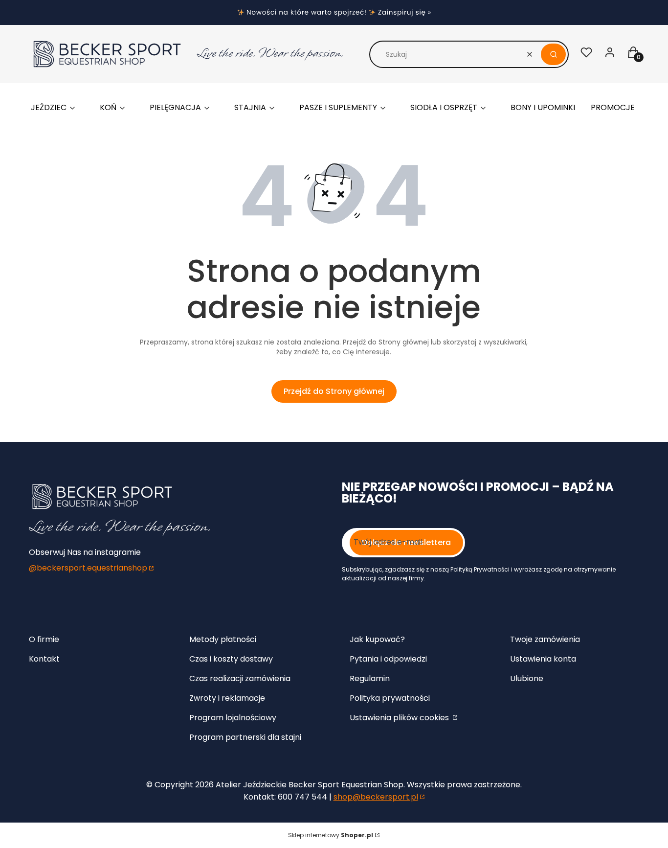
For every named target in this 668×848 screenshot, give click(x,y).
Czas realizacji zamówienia (239, 678)
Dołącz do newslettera (406, 542)
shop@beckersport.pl (376, 796)
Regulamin (370, 678)
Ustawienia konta (543, 659)
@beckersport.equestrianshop (88, 567)
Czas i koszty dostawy (231, 659)
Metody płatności (222, 639)
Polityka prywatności (390, 698)
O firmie (44, 639)
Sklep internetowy (330, 835)
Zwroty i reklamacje (227, 698)
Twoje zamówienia (545, 639)
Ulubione (526, 678)
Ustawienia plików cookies (400, 717)
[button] (553, 54)
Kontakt (44, 659)
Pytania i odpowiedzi (388, 659)
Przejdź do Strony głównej (334, 391)
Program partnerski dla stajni (245, 737)
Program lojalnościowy (232, 717)
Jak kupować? (377, 639)
